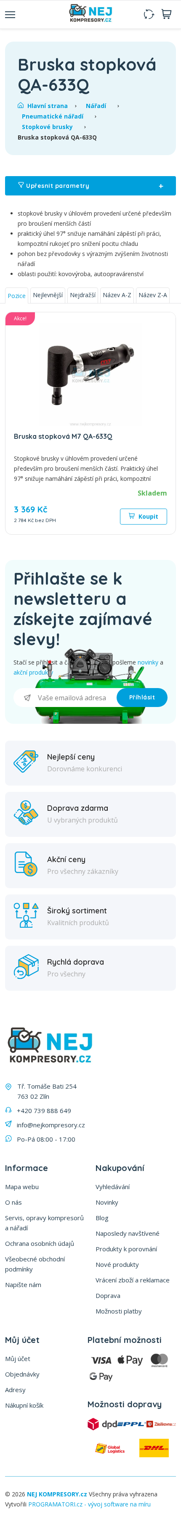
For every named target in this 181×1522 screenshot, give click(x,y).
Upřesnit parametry (93, 186)
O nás (13, 1202)
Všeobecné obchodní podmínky (35, 1264)
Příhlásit (142, 697)
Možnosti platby (119, 1311)
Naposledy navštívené (128, 1233)
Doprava (108, 1295)
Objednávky (22, 1374)
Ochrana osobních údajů (39, 1243)
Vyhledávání (113, 1186)
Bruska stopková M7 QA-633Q (63, 436)
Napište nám (23, 1284)
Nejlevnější (48, 295)
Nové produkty (117, 1264)
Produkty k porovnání (126, 1249)
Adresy (15, 1389)
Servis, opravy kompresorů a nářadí (44, 1222)
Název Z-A (152, 295)
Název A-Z (117, 295)
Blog (102, 1217)
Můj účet (17, 1358)
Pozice (17, 296)
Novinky (107, 1202)
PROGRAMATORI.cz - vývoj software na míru (89, 1504)
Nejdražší (83, 295)
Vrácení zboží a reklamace (133, 1280)
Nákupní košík (24, 1405)
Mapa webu (22, 1186)
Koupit (147, 516)
